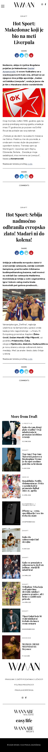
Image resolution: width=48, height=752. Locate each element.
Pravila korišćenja (24, 690)
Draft (24, 16)
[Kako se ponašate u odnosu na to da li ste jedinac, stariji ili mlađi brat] (11, 567)
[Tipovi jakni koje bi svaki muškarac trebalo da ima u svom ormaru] (11, 620)
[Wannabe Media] (24, 732)
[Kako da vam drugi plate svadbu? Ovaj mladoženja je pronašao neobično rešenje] (11, 433)
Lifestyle (27, 423)
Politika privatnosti (24, 685)
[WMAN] (24, 7)
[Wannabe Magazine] (24, 715)
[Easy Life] (24, 723)
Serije (25, 477)
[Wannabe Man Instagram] (42, 4)
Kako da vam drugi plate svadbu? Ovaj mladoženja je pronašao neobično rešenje (32, 432)
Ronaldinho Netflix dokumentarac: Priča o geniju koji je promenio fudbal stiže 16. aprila (33, 486)
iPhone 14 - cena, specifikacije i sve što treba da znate (33, 513)
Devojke (26, 638)
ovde (29, 164)
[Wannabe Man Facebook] (45, 4)
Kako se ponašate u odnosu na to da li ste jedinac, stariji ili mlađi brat (33, 566)
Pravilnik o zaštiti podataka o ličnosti (24, 679)
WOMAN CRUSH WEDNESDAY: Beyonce (30, 646)
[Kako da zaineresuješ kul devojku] (11, 540)
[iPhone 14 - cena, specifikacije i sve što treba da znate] (11, 513)
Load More (24, 401)
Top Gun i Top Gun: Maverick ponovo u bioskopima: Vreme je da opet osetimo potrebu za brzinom (32, 459)
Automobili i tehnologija (29, 504)
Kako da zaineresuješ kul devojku (30, 539)
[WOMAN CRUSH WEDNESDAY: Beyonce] (11, 647)
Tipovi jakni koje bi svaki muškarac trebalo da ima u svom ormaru (32, 620)
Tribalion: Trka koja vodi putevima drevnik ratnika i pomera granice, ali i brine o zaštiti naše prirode (32, 593)
